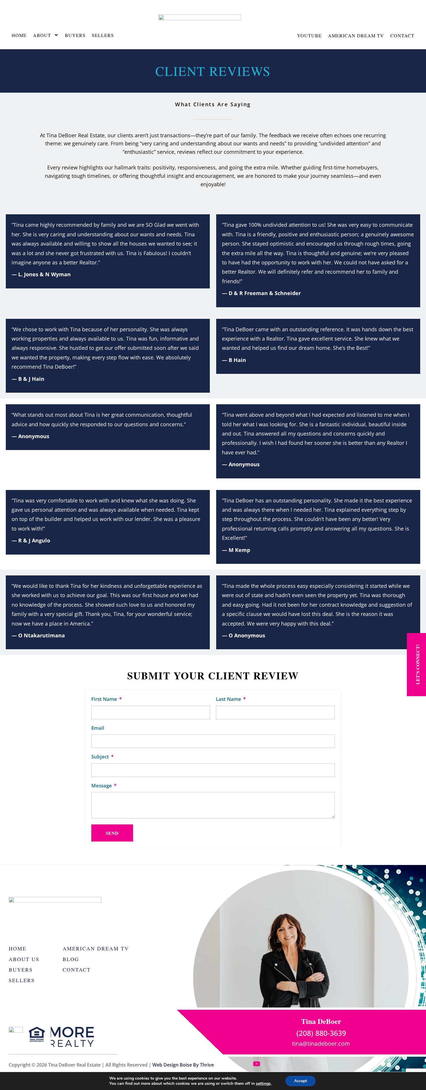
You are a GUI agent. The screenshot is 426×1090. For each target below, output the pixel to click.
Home (19, 35)
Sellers (103, 35)
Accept (300, 1081)
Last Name (229, 699)
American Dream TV (356, 35)
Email (97, 728)
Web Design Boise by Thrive (183, 1065)
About (42, 35)
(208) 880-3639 (321, 1033)
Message (102, 786)
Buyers (75, 35)
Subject (100, 757)
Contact (402, 35)
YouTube (309, 35)
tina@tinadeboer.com (321, 1043)
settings (263, 1083)
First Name (104, 699)
